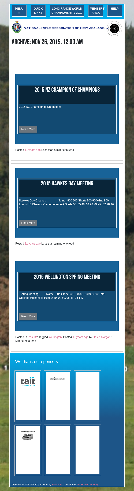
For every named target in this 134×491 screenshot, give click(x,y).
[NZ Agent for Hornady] (58, 396)
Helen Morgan (101, 337)
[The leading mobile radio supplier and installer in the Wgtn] (28, 396)
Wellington (55, 337)
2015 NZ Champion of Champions (67, 90)
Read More (28, 129)
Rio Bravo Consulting (87, 484)
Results (32, 337)
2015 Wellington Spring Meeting (67, 277)
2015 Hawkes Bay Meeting (67, 183)
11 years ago (33, 149)
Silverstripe (57, 484)
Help (115, 8)
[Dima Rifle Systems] (87, 450)
